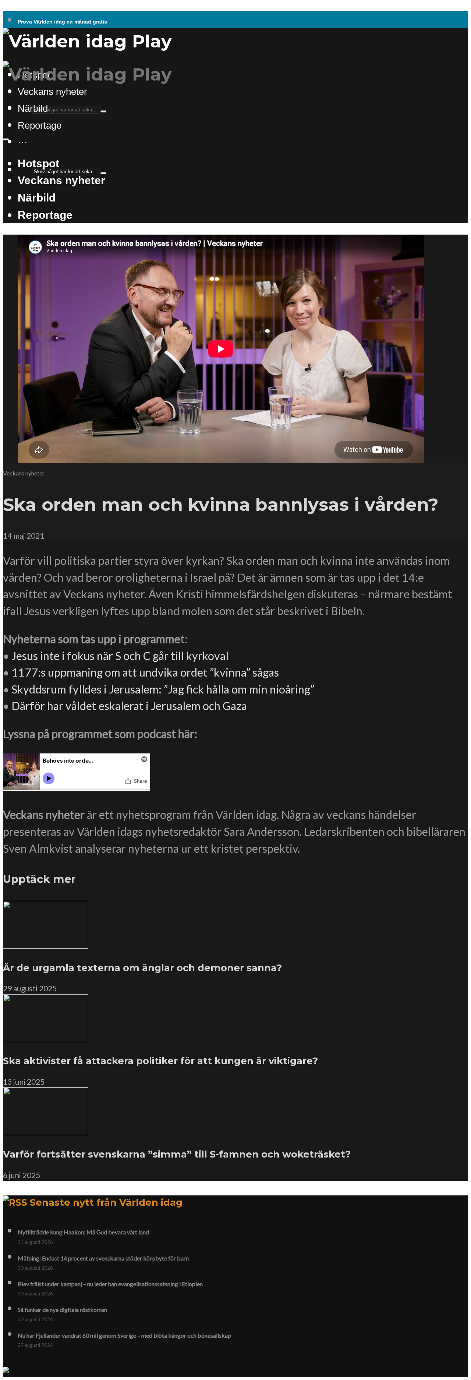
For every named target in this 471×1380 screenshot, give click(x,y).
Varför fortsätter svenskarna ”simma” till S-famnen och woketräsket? (177, 1154)
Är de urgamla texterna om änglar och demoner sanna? (142, 967)
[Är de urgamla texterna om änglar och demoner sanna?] (45, 944)
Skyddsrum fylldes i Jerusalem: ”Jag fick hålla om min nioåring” (162, 689)
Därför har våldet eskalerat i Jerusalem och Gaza (129, 705)
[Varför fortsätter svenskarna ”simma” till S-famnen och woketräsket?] (45, 1130)
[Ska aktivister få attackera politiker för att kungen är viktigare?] (45, 1037)
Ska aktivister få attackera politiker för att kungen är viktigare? (160, 1060)
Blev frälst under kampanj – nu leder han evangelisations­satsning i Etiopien (110, 1283)
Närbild (37, 197)
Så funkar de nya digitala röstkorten (62, 1309)
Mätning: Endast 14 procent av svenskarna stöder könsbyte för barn (103, 1258)
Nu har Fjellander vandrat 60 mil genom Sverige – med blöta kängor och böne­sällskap (124, 1335)
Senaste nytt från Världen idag (106, 1202)
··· (23, 142)
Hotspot (38, 163)
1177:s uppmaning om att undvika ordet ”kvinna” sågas (145, 672)
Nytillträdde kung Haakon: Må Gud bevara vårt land (83, 1232)
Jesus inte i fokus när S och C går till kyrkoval (120, 655)
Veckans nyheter (52, 91)
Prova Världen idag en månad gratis (62, 22)
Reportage (39, 125)
